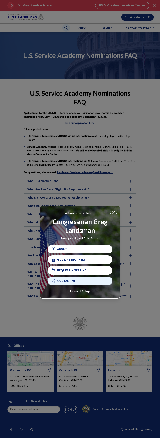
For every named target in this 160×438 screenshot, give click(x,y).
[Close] (113, 212)
